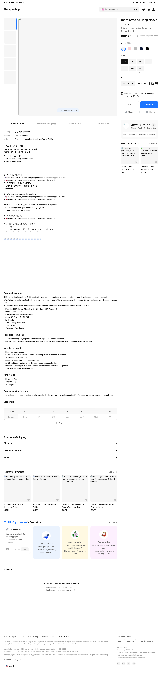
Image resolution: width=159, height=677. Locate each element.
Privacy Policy (63, 636)
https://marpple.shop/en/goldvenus (29, 178)
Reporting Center (145, 641)
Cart (130, 105)
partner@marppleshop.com (132, 655)
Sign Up (142, 2)
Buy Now (149, 105)
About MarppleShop (30, 637)
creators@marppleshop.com (135, 658)
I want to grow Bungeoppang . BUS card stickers (103, 505)
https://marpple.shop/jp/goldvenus (31, 180)
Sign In (135, 2)
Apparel (25, 136)
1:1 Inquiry (130, 641)
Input (25, 549)
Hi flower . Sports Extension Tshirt (44, 505)
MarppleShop (9, 2)
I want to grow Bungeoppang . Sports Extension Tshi (74, 505)
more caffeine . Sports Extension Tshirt (13, 505)
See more (113, 472)
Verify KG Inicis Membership (98, 655)
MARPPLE (20, 2)
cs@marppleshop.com (147, 652)
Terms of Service (47, 637)
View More (61, 423)
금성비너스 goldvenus (23, 132)
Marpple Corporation (12, 637)
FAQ (119, 641)
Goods (17, 136)
